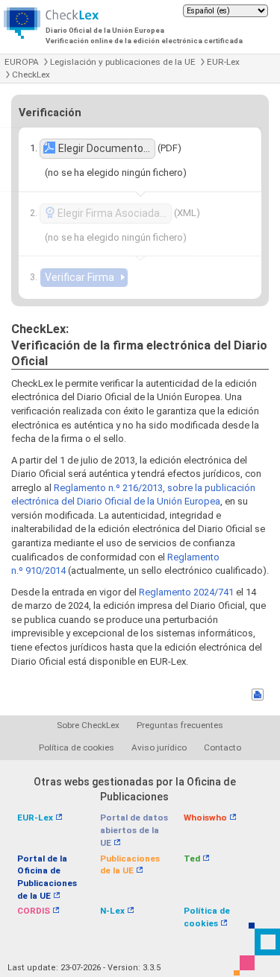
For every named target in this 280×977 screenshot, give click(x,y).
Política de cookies (76, 747)
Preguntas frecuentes (180, 725)
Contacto (222, 747)
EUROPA (21, 62)
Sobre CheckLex (88, 725)
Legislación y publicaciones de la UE (123, 62)
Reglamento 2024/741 (186, 592)
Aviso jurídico (159, 747)
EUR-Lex (223, 62)
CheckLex (31, 74)
